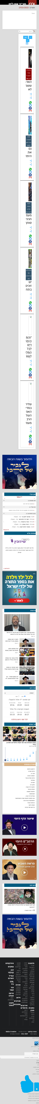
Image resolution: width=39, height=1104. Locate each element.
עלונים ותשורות (24, 971)
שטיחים (33, 780)
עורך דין (33, 773)
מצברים (33, 782)
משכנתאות (32, 794)
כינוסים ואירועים (31, 974)
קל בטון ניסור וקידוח (30, 807)
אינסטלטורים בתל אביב (29, 800)
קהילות (32, 977)
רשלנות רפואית (31, 776)
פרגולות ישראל (31, 803)
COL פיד (12, 982)
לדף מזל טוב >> (6, 568)
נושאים (18, 991)
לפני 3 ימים (31, 746)
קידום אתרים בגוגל (30, 778)
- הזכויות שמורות (19, 1034)
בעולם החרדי (32, 1000)
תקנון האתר (11, 1004)
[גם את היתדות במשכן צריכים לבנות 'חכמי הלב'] (30, 125)
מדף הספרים (25, 968)
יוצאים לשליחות (31, 987)
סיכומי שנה (19, 981)
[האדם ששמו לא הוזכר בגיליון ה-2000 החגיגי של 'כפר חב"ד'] (30, 58)
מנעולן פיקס (32, 805)
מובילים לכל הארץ (30, 796)
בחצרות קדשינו (31, 980)
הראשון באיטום (31, 769)
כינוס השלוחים (24, 1011)
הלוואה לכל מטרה (30, 787)
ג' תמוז (18, 972)
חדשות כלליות (32, 1004)
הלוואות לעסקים (31, 791)
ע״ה (23, 517)
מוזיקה (25, 989)
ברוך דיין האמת (32, 995)
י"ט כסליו (25, 1019)
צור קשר (12, 988)
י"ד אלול (29, 910)
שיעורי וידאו (32, 1014)
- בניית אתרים (27, 1032)
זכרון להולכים (31, 1017)
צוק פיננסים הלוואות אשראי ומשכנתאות (25, 798)
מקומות (18, 989)
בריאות (25, 995)
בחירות (18, 978)
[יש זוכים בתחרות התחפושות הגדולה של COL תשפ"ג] (30, 258)
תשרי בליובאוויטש (23, 1015)
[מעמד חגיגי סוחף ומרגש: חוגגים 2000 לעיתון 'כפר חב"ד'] (30, 193)
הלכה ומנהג (25, 964)
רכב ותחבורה (24, 998)
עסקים (11, 966)
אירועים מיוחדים (18, 975)
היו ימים (33, 1021)
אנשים (19, 987)
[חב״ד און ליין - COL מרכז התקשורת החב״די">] (22, 4)
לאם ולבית (25, 985)
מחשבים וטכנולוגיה (24, 1002)
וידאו (18, 997)
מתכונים (17, 1004)
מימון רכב (32, 785)
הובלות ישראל (31, 789)
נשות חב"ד (32, 991)
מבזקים (17, 1001)
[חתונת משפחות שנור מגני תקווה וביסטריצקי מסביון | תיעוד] (19, 733)
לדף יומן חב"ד (6, 529)
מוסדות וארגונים (18, 994)
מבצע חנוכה (19, 964)
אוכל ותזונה (25, 992)
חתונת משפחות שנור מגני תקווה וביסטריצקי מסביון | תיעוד (21, 743)
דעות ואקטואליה (24, 975)
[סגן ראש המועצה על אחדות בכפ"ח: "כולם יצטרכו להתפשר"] (19, 896)
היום (26, 37)
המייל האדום (11, 977)
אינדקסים (9, 963)
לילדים (25, 987)
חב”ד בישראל (31, 966)
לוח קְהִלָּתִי (11, 971)
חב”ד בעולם (32, 970)
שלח (37, 1062)
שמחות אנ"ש (32, 983)
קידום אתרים (31, 771)
